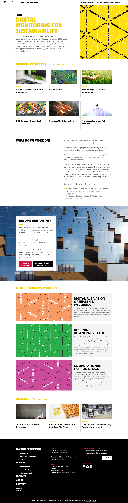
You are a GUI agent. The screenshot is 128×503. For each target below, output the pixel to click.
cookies (44, 500)
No (94, 500)
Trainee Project (25, 467)
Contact (117, 2)
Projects (106, 2)
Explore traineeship (25, 264)
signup (107, 458)
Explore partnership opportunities (43, 264)
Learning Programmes (87, 2)
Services (99, 2)
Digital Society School (30, 2)
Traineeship (24, 453)
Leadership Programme (28, 456)
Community (19, 488)
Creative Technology (27, 473)
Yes (88, 500)
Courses (22, 459)
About (112, 2)
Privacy (18, 490)
